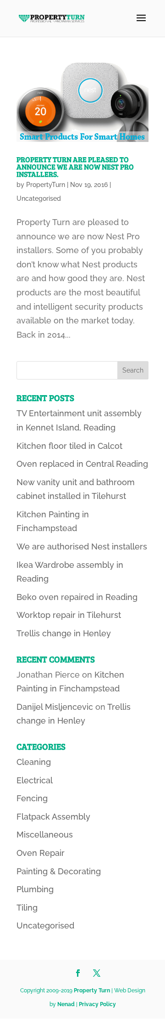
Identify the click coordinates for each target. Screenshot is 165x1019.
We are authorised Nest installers (81, 546)
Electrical (34, 780)
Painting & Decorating (58, 871)
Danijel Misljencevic (54, 707)
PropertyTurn (45, 184)
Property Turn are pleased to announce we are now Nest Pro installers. (75, 166)
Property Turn (92, 990)
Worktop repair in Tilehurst (68, 615)
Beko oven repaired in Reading (77, 597)
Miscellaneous (44, 834)
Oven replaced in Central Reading (82, 464)
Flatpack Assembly (53, 816)
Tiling (27, 907)
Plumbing (35, 889)
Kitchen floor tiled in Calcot (69, 446)
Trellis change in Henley (63, 633)
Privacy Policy (97, 1004)
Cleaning (33, 762)
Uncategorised (38, 198)
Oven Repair (40, 853)
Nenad (66, 1004)
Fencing (32, 798)
